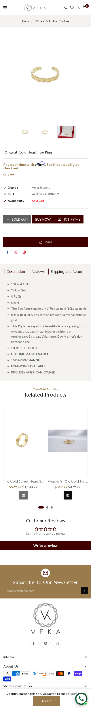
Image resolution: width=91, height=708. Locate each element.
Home (26, 21)
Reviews (38, 271)
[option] (24, 132)
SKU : (11, 194)
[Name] (84, 590)
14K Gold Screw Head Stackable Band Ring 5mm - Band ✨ (23, 481)
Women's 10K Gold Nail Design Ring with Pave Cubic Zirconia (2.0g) (68, 481)
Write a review (45, 545)
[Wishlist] (72, 7)
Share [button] (48, 242)
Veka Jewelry (41, 187)
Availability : (17, 201)
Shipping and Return (67, 271)
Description (16, 271)
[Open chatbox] (81, 699)
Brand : (13, 187)
